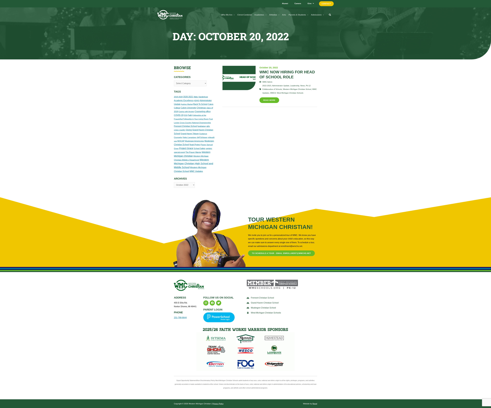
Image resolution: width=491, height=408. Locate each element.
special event (179, 152)
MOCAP (181, 141)
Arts (284, 15)
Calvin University (188, 108)
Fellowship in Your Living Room (196, 119)
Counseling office (203, 111)
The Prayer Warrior (193, 152)
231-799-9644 (180, 318)
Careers (297, 3)
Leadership (294, 86)
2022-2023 (266, 86)
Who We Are (226, 15)
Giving (189, 130)
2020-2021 (188, 97)
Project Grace (186, 148)
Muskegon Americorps (194, 141)
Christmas (201, 108)
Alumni (285, 3)
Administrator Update (280, 86)
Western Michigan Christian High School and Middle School (193, 163)
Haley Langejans (189, 137)
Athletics (273, 15)
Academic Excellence (184, 100)
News (302, 86)
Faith (190, 115)
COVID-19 (178, 115)
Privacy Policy (218, 404)
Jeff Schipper (202, 137)
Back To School (200, 104)
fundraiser (202, 126)
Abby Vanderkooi (201, 97)
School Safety (199, 148)
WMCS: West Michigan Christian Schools (286, 93)
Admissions (316, 15)
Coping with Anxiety (186, 112)
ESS (185, 115)
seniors (209, 148)
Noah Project (194, 144)
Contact (326, 4)
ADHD (196, 101)
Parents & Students (297, 15)
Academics (259, 15)
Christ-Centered (244, 15)
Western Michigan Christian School (297, 89)
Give (309, 3)
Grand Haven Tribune (190, 134)
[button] (228, 15)
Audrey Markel (187, 104)
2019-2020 (178, 97)
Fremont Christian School (185, 126)
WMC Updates (196, 171)
